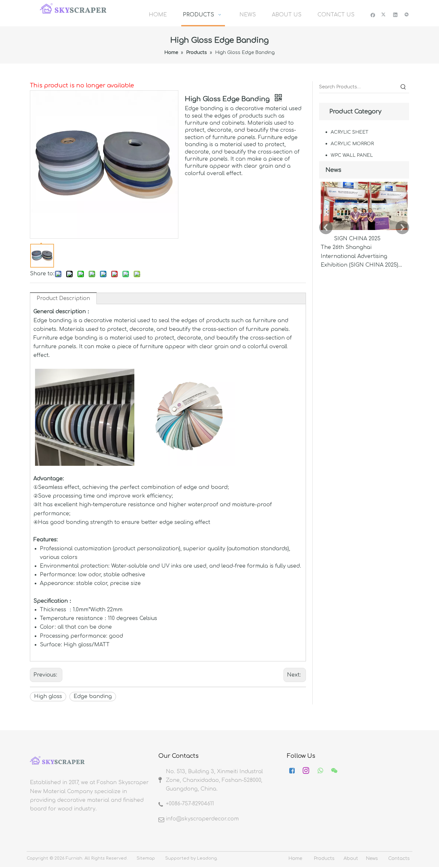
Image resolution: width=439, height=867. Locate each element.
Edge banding (93, 696)
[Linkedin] (395, 14)
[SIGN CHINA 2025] (364, 230)
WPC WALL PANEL (352, 155)
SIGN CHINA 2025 (357, 239)
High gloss (48, 696)
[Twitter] (384, 14)
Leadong (207, 858)
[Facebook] (373, 14)
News (372, 858)
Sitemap (146, 858)
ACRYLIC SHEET (349, 132)
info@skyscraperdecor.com (202, 819)
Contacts (399, 858)
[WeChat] (407, 14)
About (351, 858)
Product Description (63, 298)
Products (324, 858)
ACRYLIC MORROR (352, 143)
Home (295, 858)
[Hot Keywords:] (403, 87)
